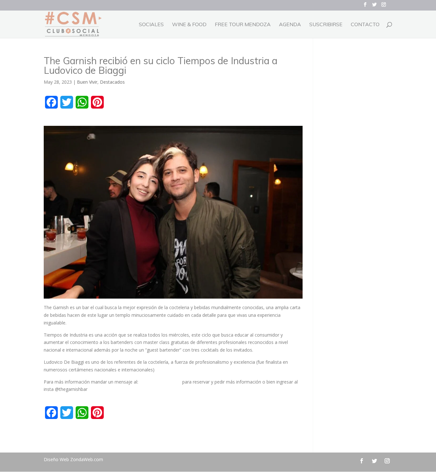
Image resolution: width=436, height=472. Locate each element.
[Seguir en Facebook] (362, 461)
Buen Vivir (87, 82)
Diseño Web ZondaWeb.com (73, 459)
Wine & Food (189, 24)
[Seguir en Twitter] (374, 461)
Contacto (365, 24)
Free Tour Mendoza (243, 24)
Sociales (151, 24)
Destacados (112, 82)
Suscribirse (325, 24)
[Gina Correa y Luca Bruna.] (173, 298)
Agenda (290, 24)
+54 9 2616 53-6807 (160, 382)
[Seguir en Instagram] (387, 461)
